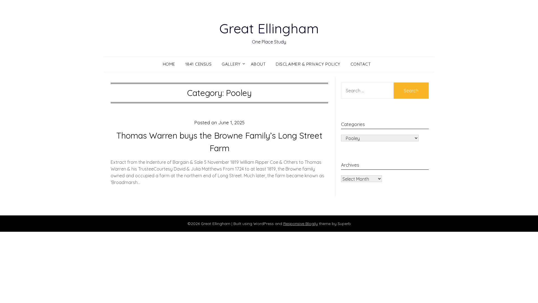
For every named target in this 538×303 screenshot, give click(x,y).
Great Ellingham (269, 28)
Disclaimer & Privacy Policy (308, 64)
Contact (361, 64)
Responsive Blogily (300, 223)
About (258, 64)
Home (169, 64)
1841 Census (198, 64)
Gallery (231, 64)
